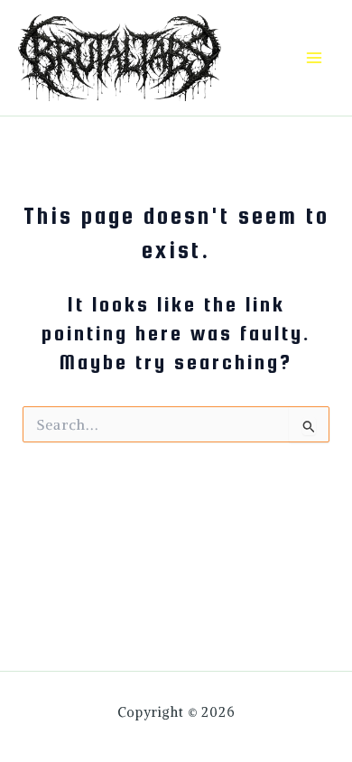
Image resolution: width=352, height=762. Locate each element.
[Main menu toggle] (313, 58)
